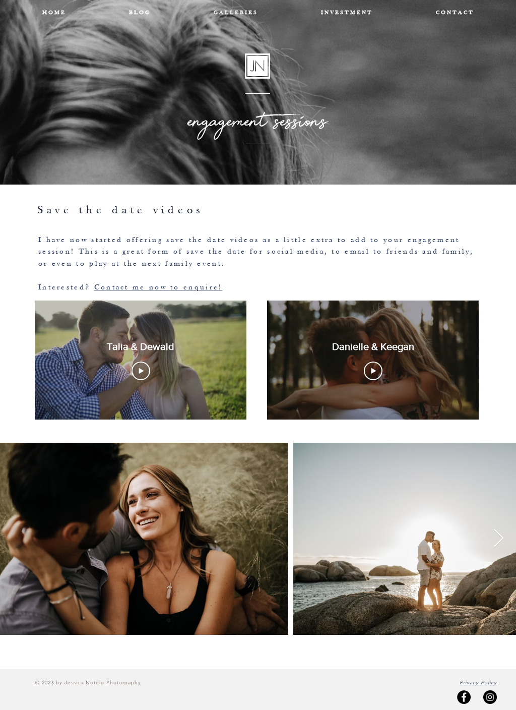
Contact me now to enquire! (158, 287)
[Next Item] (498, 539)
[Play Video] (141, 371)
